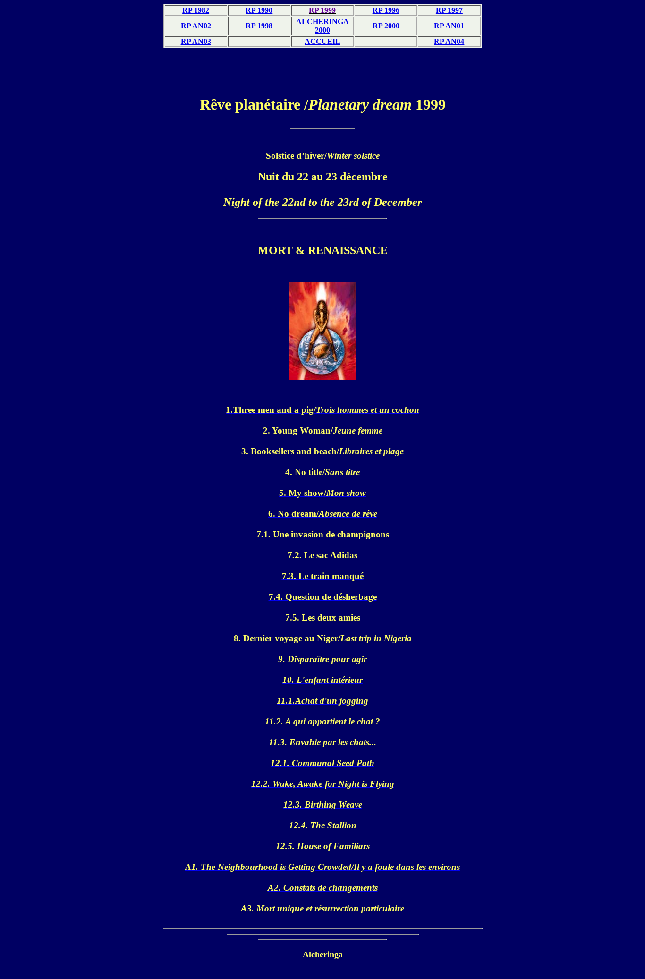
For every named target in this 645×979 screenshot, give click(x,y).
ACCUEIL (322, 41)
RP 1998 (259, 26)
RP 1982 (195, 10)
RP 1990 (259, 10)
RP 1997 (449, 10)
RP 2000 (386, 26)
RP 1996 (386, 10)
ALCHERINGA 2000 (322, 25)
